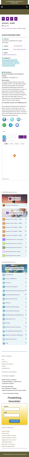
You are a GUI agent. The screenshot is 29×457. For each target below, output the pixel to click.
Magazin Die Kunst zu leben (9, 439)
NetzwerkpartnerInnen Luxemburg (16, 243)
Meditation (16, 302)
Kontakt (4, 366)
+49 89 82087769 (17, 46)
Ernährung (16, 282)
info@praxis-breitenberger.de (9, 54)
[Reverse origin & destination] (6, 138)
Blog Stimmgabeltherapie (8, 446)
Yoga (16, 343)
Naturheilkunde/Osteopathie (16, 306)
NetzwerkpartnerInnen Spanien (16, 255)
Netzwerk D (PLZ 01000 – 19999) (16, 219)
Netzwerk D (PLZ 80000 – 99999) (16, 235)
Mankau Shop (5, 433)
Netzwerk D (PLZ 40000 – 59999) (16, 227)
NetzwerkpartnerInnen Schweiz (16, 251)
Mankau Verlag (5, 431)
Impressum (5, 361)
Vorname (6, 406)
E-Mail (5, 412)
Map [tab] (4, 131)
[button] (2, 7)
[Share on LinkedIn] (18, 119)
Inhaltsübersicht (6, 368)
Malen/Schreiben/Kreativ (16, 298)
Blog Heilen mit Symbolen (8, 444)
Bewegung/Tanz (16, 274)
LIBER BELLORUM (7, 442)
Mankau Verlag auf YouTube (9, 437)
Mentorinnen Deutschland (16, 205)
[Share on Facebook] (4, 119)
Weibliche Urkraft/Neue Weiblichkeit (16, 335)
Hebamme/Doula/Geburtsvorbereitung (16, 290)
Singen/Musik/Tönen (16, 319)
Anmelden (14, 421)
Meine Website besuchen (19, 49)
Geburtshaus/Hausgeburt (16, 286)
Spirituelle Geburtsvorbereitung (16, 327)
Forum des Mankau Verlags (9, 435)
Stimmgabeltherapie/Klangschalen (16, 331)
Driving (11, 143)
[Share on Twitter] (12, 119)
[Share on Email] (17, 125)
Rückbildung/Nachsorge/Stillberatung (16, 314)
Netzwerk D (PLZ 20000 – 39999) (16, 223)
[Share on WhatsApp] (4, 125)
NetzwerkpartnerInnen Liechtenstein (16, 239)
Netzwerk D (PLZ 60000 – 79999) (16, 231)
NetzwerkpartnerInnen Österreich (16, 247)
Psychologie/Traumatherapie (16, 310)
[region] (14, 157)
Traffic (6, 143)
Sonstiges (16, 323)
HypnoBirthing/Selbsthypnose (16, 294)
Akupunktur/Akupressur (16, 339)
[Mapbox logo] (5, 179)
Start (3, 359)
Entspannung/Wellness (16, 278)
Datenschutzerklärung (7, 364)
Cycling (22, 143)
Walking (17, 143)
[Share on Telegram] (10, 125)
